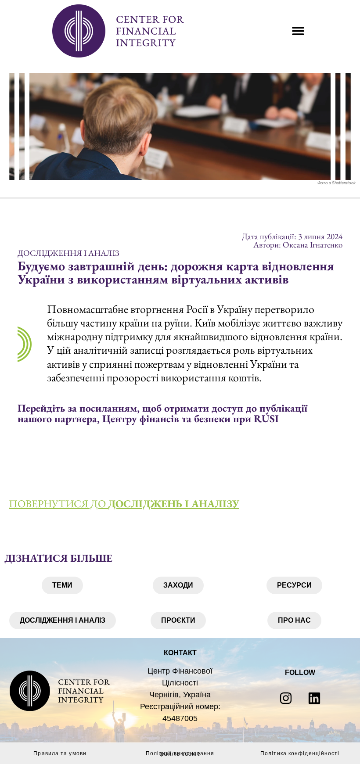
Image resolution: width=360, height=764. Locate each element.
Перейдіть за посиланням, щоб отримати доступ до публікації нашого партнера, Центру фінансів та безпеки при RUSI (162, 413)
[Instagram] (286, 698)
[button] (298, 31)
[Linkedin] (314, 698)
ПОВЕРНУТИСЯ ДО (124, 503)
